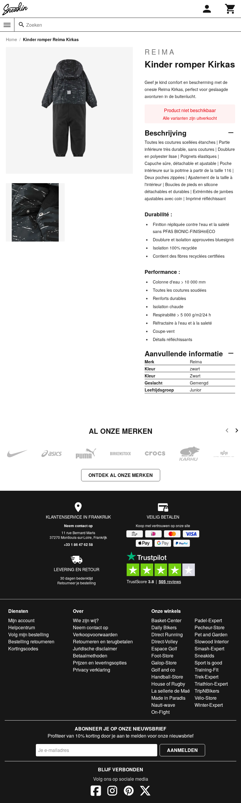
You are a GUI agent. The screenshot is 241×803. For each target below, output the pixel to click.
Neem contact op (78, 525)
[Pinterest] (129, 791)
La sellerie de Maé (170, 690)
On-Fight (160, 711)
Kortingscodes (23, 648)
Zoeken (34, 24)
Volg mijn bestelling (28, 634)
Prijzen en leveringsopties (100, 662)
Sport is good (208, 662)
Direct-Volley (164, 641)
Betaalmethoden (90, 655)
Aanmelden (182, 750)
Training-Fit (206, 669)
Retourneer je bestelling (76, 582)
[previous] (227, 431)
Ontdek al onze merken (120, 475)
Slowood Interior (212, 641)
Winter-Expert (209, 704)
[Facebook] (96, 791)
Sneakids (204, 655)
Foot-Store (162, 655)
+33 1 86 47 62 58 (78, 544)
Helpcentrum (21, 627)
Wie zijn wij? (86, 620)
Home (11, 39)
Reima (160, 51)
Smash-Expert (209, 648)
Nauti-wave (163, 704)
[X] (145, 791)
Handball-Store (167, 676)
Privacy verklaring (91, 669)
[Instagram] (112, 791)
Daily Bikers (164, 627)
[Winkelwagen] (230, 9)
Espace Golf (164, 648)
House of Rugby (168, 683)
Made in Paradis (168, 697)
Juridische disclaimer (95, 648)
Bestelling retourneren (31, 641)
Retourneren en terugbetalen (103, 641)
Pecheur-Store (210, 627)
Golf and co (163, 669)
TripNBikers (207, 690)
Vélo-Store (206, 697)
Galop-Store (164, 662)
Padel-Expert (208, 620)
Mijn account (21, 620)
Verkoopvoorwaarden (95, 634)
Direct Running (167, 634)
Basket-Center (166, 620)
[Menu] (7, 25)
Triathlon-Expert (211, 683)
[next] (236, 431)
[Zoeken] (21, 24)
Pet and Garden (211, 634)
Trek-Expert (206, 676)
